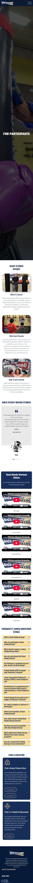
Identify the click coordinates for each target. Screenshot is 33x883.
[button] (17, 459)
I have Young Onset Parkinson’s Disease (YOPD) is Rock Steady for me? (16, 679)
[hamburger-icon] (30, 3)
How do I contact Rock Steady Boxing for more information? (14, 742)
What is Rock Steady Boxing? (14, 637)
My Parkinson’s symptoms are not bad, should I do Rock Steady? (16, 664)
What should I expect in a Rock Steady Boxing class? (15, 650)
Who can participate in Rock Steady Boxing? (14, 643)
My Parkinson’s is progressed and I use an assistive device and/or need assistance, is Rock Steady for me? (16, 689)
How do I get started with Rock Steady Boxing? (15, 657)
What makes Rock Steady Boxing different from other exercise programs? (15, 734)
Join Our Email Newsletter (9, 869)
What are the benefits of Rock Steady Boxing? (14, 712)
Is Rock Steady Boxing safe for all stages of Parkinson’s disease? (16, 698)
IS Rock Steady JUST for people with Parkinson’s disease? (15, 671)
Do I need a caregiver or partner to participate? (16, 705)
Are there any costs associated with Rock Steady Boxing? (15, 726)
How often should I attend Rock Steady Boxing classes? (15, 719)
